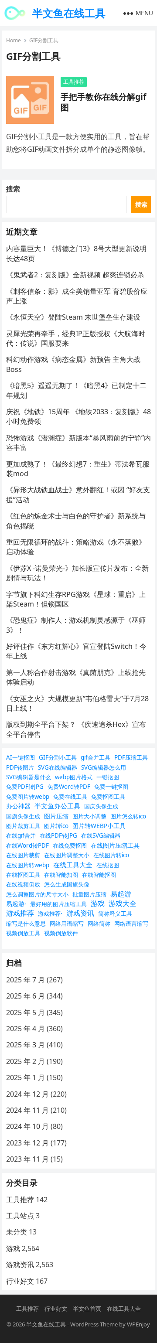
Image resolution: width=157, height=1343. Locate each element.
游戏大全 (123, 903)
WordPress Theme (94, 1324)
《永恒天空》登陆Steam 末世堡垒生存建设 (73, 317)
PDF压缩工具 (131, 757)
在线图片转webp (27, 865)
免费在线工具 (70, 797)
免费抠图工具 (108, 797)
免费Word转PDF (69, 787)
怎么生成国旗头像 (66, 884)
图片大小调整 (89, 816)
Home (13, 40)
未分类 (16, 1232)
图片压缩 (56, 816)
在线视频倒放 (23, 884)
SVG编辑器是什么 (28, 777)
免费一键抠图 (111, 787)
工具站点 (20, 1215)
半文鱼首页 (87, 1308)
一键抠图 (107, 777)
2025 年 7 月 (25, 980)
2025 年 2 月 (25, 1061)
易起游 (120, 894)
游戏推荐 (20, 913)
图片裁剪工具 (23, 826)
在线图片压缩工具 (115, 845)
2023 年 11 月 (27, 1159)
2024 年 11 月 (27, 1110)
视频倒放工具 (23, 933)
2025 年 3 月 (25, 1045)
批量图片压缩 (89, 894)
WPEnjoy (138, 1324)
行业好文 (20, 1281)
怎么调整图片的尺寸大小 (37, 894)
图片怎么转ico (128, 816)
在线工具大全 (72, 864)
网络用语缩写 (67, 923)
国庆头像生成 (101, 806)
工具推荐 (73, 81)
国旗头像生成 (23, 816)
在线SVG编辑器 (100, 835)
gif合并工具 (95, 757)
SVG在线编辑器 (57, 767)
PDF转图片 (20, 767)
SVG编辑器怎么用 (103, 767)
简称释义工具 (115, 913)
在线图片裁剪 (23, 855)
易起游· (16, 904)
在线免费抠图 (70, 845)
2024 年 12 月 (27, 1094)
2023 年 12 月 (27, 1143)
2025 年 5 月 (25, 1012)
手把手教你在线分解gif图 (103, 102)
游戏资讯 (80, 913)
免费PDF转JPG (25, 787)
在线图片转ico (111, 855)
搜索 (13, 189)
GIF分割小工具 (58, 757)
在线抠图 (107, 865)
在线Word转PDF (27, 845)
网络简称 (99, 923)
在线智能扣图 (61, 875)
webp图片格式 (73, 777)
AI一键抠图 (20, 757)
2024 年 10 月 (27, 1126)
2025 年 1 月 (25, 1077)
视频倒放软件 (61, 933)
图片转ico (56, 826)
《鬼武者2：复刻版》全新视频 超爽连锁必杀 (75, 275)
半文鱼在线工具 (69, 13)
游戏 (98, 903)
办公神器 (18, 806)
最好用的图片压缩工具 (58, 904)
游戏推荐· (50, 913)
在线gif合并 (21, 835)
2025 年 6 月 (25, 996)
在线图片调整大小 (66, 855)
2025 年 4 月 (25, 1028)
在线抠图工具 (23, 875)
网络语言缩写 (131, 923)
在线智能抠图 (99, 875)
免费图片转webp (27, 797)
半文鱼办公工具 (57, 805)
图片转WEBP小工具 (99, 825)
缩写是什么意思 (26, 923)
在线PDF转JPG (58, 835)
